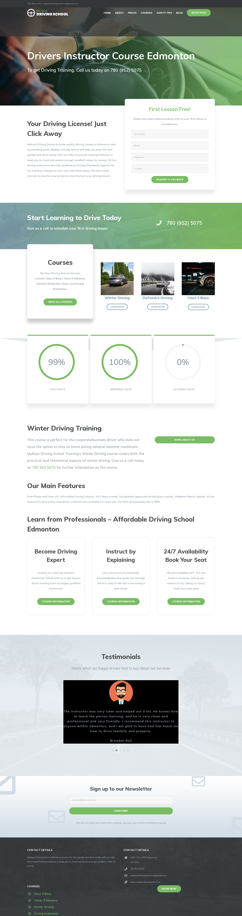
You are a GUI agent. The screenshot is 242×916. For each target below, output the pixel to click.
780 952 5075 (43, 467)
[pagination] (113, 750)
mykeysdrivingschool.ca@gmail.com (60, 3)
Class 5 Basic (43, 893)
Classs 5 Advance (46, 900)
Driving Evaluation (46, 913)
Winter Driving (44, 907)
